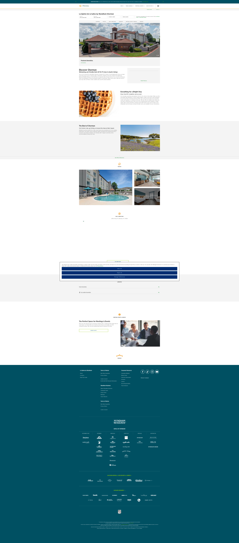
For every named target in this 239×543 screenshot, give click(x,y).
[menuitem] (122, 5)
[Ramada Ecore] (113, 465)
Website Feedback (145, 377)
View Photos (147, 196)
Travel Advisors (104, 396)
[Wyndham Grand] (153, 447)
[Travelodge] (99, 456)
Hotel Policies (144, 80)
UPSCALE (140, 433)
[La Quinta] (113, 438)
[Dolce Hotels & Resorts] (153, 442)
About (81, 373)
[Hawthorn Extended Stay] (86, 438)
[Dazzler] (126, 447)
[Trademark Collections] (140, 442)
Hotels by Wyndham (119, 428)
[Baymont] (113, 456)
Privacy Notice (104, 375)
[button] (76, 1)
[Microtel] (99, 447)
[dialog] (119, 271)
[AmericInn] (113, 452)
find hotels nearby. (143, 17)
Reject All (119, 272)
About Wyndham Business (106, 388)
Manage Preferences (119, 277)
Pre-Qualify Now (145, 1)
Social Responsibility (125, 383)
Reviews (141, 21)
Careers (123, 381)
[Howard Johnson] (99, 452)
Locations (82, 375)
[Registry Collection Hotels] (153, 438)
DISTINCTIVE (153, 433)
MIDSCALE (113, 433)
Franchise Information (126, 377)
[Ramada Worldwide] (113, 461)
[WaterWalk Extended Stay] (86, 442)
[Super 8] (99, 442)
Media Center (124, 375)
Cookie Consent (104, 378)
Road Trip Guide (83, 377)
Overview (98, 21)
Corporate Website (125, 373)
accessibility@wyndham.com (124, 524)
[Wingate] (113, 442)
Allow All (119, 268)
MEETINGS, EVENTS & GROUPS (131, 21)
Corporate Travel (104, 390)
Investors (123, 379)
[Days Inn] (99, 438)
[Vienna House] (126, 452)
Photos (104, 21)
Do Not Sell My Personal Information (109, 380)
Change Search (149, 9)
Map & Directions (112, 21)
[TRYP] (126, 438)
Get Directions (118, 261)
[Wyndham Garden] (113, 447)
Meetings (103, 394)
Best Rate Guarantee (105, 373)
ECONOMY (99, 433)
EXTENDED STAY (85, 433)
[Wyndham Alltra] (126, 456)
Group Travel (103, 392)
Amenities (121, 21)
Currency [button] (157, 9)
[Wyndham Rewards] (119, 422)
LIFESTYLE (126, 433)
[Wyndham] (140, 438)
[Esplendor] (126, 442)
